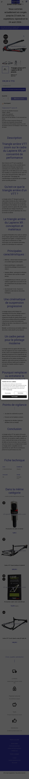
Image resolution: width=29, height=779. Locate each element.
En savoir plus (9, 389)
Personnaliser (8, 393)
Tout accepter (14, 396)
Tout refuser (20, 393)
